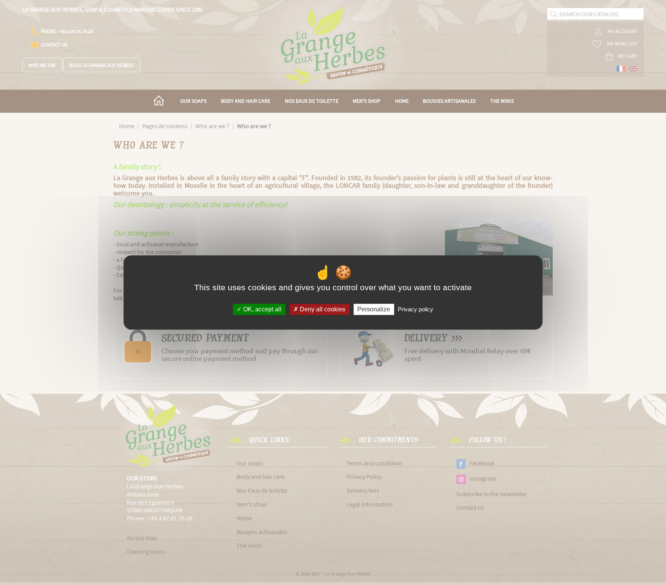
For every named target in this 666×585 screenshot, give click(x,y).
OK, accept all (261, 309)
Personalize (373, 309)
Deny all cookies (321, 309)
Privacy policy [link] (415, 309)
